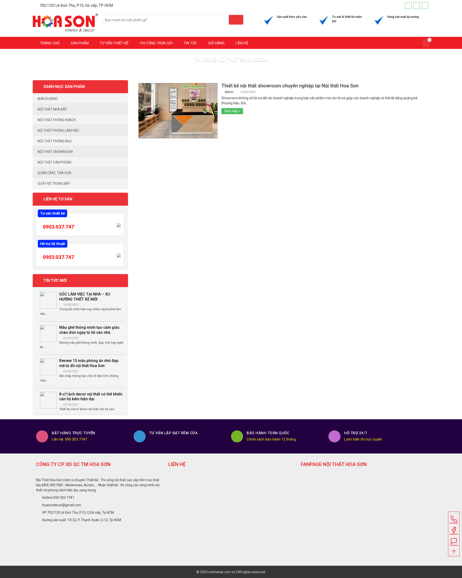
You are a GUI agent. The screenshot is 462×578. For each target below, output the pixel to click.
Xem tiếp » (232, 111)
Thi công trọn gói (156, 43)
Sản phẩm (79, 43)
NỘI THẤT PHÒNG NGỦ (54, 141)
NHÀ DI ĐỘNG (48, 99)
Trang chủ (49, 43)
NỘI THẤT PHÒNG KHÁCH (57, 120)
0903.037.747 (58, 227)
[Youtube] (417, 6)
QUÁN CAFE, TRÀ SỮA (54, 173)
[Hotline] (425, 6)
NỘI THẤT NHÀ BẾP (52, 109)
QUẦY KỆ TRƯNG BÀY (54, 183)
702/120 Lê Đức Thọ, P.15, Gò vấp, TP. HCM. (77, 5)
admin (229, 92)
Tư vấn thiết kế (113, 43)
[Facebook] (408, 6)
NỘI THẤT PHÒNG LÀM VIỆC (58, 130)
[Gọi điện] (453, 517)
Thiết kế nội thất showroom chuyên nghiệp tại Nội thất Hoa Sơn (290, 86)
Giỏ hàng (216, 43)
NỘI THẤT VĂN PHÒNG (54, 162)
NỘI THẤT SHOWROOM (55, 152)
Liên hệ (241, 43)
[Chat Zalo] (453, 539)
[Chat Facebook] (453, 528)
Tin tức (190, 43)
